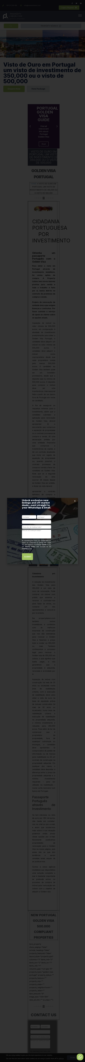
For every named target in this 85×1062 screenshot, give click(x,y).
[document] (42, 531)
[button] (75, 501)
